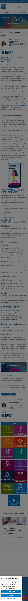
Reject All (11, 595)
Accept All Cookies (11, 591)
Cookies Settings (11, 598)
